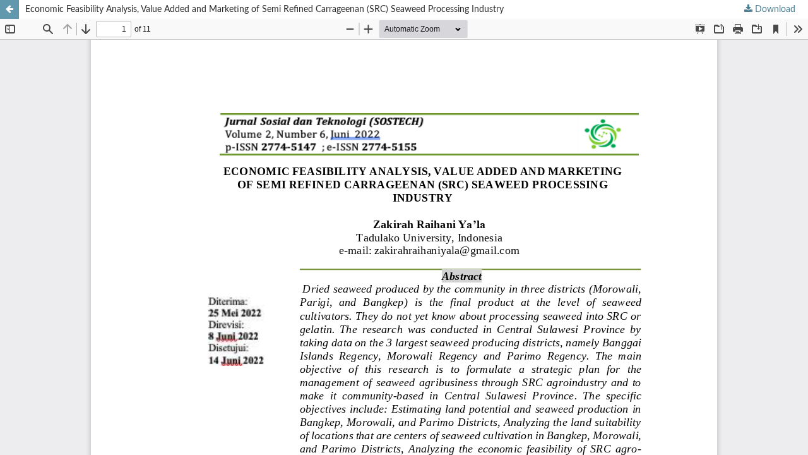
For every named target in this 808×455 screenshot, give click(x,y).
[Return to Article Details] (9, 9)
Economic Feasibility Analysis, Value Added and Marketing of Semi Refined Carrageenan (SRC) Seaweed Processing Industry (264, 9)
